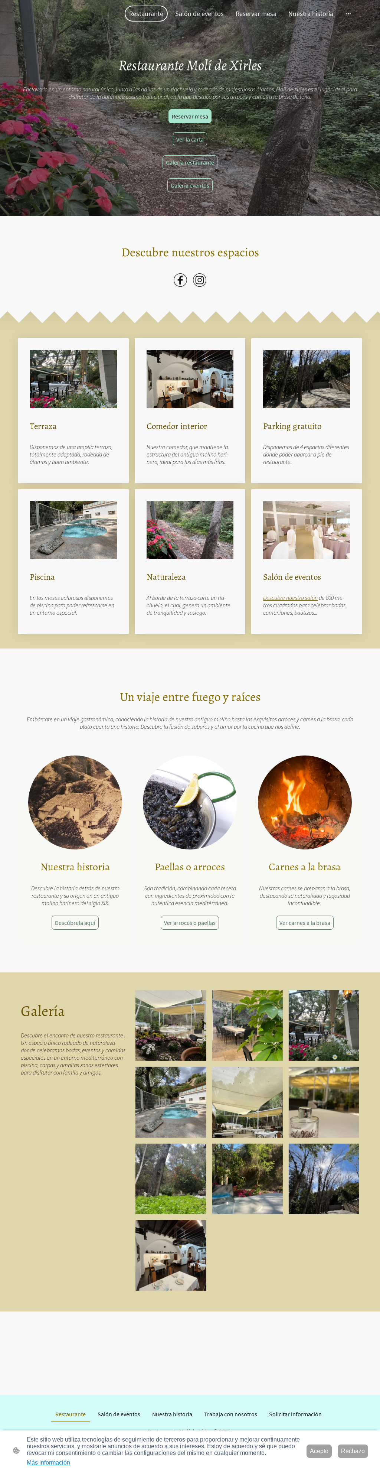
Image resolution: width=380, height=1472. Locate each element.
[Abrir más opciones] (348, 13)
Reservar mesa (190, 116)
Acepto (319, 1451)
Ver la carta (190, 139)
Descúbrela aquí (75, 922)
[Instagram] (199, 280)
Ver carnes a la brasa (304, 922)
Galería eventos (190, 185)
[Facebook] (180, 280)
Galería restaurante (190, 162)
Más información (48, 1462)
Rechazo (353, 1451)
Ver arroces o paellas (190, 922)
